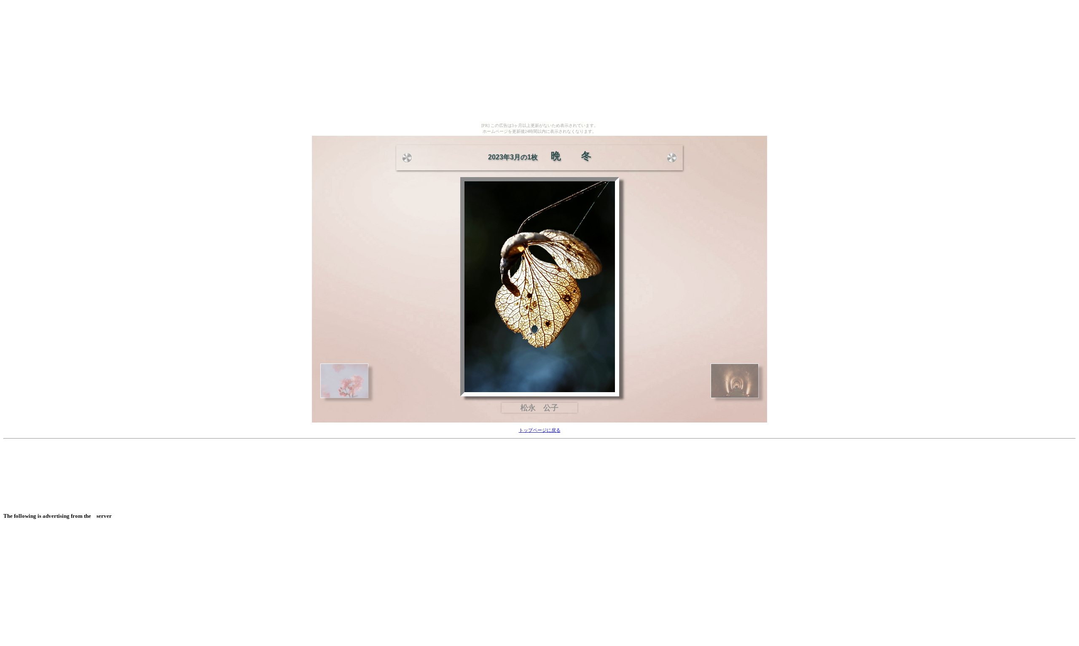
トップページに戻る (540, 430)
